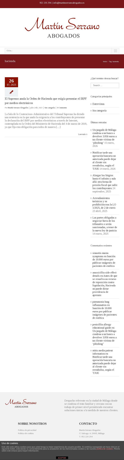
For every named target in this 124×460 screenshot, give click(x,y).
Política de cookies (26, 433)
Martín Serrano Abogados (18, 108)
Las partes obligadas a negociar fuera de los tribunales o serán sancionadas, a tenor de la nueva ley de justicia (105, 224)
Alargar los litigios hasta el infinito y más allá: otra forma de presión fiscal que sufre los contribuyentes (105, 182)
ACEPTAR (62, 458)
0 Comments (62, 108)
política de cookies (105, 449)
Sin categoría (50, 108)
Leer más (82, 134)
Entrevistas (98, 104)
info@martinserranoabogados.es (68, 3)
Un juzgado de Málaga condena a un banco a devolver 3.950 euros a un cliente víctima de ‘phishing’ (105, 136)
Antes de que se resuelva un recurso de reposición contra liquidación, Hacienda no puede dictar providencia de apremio (105, 285)
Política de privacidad (27, 430)
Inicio (105, 61)
